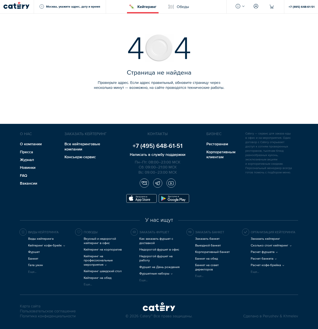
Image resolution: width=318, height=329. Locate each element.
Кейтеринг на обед (97, 277)
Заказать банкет (207, 238)
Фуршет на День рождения (159, 267)
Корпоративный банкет (212, 252)
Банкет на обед (206, 258)
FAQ (23, 175)
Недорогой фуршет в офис (159, 249)
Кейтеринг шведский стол (103, 271)
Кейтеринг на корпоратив (103, 249)
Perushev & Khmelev (280, 316)
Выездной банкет (208, 245)
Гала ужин (35, 265)
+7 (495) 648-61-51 (302, 6)
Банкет (33, 258)
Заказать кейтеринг (265, 238)
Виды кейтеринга (41, 238)
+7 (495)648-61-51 (158, 145)
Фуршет (34, 252)
